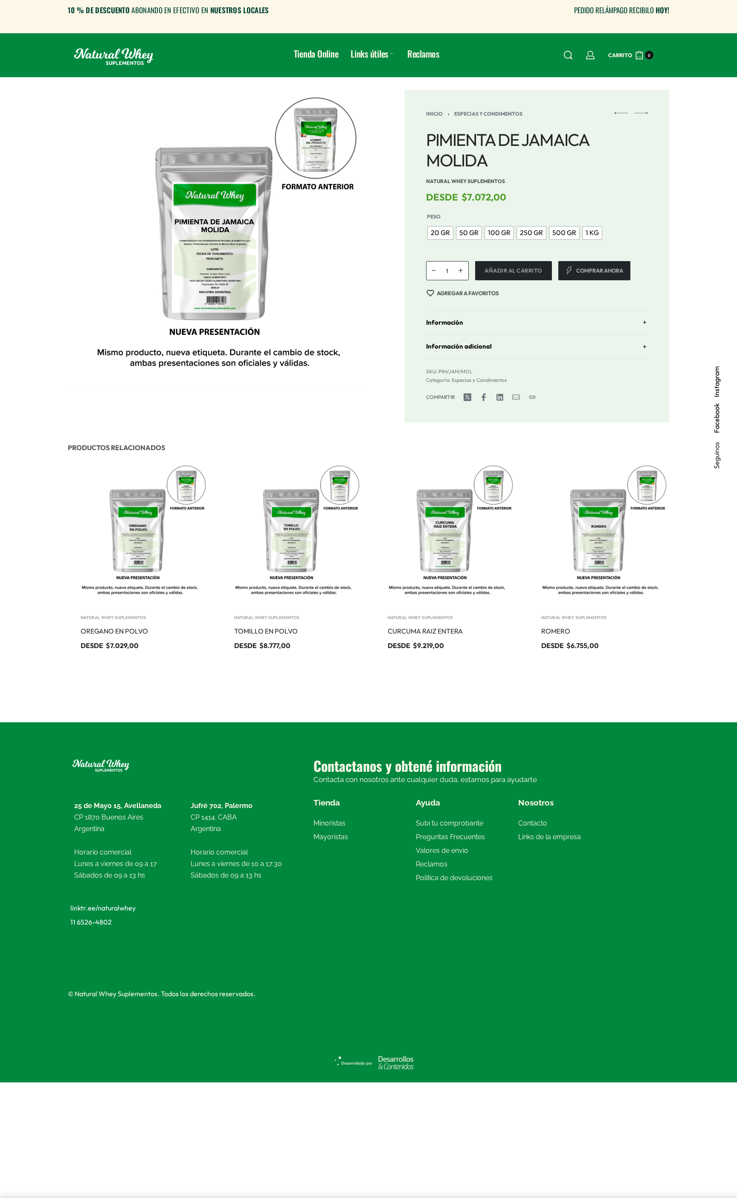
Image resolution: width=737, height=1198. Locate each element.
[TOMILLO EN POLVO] (291, 532)
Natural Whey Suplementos (113, 618)
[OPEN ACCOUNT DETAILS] (590, 55)
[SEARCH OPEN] (568, 55)
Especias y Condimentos (488, 113)
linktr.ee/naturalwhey (103, 908)
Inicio (434, 113)
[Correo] (516, 397)
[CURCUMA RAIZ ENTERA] (445, 532)
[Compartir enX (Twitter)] (467, 397)
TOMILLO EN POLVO (266, 631)
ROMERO (555, 631)
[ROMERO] (598, 532)
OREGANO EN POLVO (114, 631)
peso (434, 216)
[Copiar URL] (532, 397)
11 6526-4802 (91, 922)
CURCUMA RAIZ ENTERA (425, 631)
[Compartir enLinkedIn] (500, 397)
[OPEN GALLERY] (215, 237)
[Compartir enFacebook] (483, 397)
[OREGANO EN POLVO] (138, 532)
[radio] (440, 233)
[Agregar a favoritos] (188, 482)
